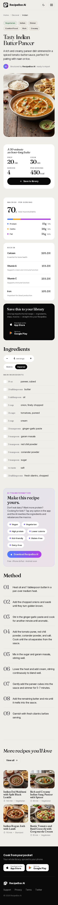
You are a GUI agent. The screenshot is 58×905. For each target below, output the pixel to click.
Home (6, 15)
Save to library (31, 181)
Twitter (38, 889)
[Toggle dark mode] (43, 5)
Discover (15, 15)
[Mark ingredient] (5, 381)
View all (10, 760)
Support (7, 889)
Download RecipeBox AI (26, 554)
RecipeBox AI (18, 4)
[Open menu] (51, 5)
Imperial (21, 367)
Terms (29, 889)
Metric (9, 367)
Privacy (18, 889)
